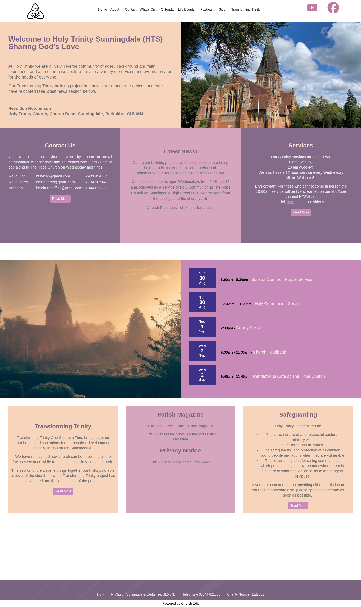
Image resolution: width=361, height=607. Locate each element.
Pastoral (206, 9)
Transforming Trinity (246, 9)
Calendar (168, 9)
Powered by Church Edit (181, 603)
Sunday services (198, 163)
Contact (130, 9)
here (160, 173)
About (114, 9)
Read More (60, 198)
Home (102, 9)
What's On (147, 9)
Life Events (186, 9)
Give (222, 9)
